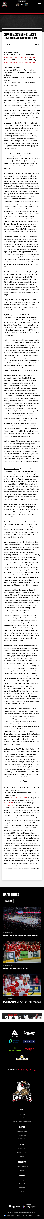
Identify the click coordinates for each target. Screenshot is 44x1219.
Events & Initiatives (22, 1166)
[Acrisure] (15, 1033)
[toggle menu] (39, 4)
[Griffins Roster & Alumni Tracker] (22, 952)
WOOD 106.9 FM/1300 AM (18, 798)
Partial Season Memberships (22, 1121)
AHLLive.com (8, 803)
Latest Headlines (22, 1149)
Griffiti (22, 1156)
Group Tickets (22, 1114)
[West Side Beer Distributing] (22, 1057)
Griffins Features (22, 1152)
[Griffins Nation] (22, 1016)
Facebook (22, 1184)
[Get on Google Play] (29, 1206)
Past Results (22, 1139)
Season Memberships (22, 1118)
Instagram (22, 1187)
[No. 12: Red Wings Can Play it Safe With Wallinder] (22, 985)
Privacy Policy (11, 1215)
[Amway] (29, 1033)
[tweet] (39, 44)
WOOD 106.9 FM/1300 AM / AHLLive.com (19, 57)
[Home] (4, 4)
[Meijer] (29, 1049)
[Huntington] (15, 1049)
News (22, 1170)
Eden (38, 1215)
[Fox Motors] (29, 1041)
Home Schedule (22, 1131)
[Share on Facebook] (36, 44)
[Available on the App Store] (14, 1206)
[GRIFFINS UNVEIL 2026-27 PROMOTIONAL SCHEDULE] (22, 918)
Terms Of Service (21, 1215)
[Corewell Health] (15, 1041)
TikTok (22, 1191)
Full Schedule (22, 1135)
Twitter (22, 1180)
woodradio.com (9, 805)
